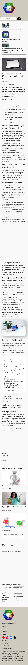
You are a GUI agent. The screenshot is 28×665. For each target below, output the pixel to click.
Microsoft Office (11, 536)
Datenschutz (6, 534)
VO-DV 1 (14, 137)
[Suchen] (19, 18)
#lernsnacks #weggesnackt (10, 623)
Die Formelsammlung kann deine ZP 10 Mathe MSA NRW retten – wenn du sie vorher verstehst (12, 50)
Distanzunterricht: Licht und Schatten (12, 527)
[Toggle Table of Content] (3, 103)
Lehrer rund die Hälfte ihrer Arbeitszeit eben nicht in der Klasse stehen (13, 310)
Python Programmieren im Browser (11, 29)
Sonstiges (5, 81)
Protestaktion (5, 292)
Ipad (4, 536)
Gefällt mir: (12, 122)
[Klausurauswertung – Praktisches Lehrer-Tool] (5, 35)
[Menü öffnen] (17, 8)
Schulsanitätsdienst (7, 486)
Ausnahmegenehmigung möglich (11, 152)
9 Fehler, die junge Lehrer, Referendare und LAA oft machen (14, 506)
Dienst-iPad (14, 534)
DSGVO (21, 534)
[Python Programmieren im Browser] (5, 25)
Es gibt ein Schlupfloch (11, 116)
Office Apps (20, 536)
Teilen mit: (11, 120)
